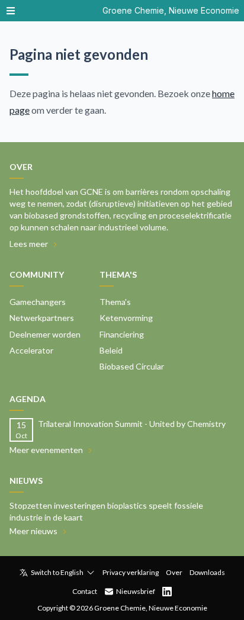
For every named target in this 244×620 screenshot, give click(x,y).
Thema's (115, 302)
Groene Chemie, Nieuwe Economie (170, 10)
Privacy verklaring (130, 572)
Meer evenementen (46, 450)
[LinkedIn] (167, 591)
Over (174, 572)
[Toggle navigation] (10, 10)
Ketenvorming (126, 318)
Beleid (111, 350)
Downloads (207, 572)
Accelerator (31, 350)
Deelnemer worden (45, 334)
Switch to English (57, 572)
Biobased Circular (131, 366)
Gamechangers (37, 302)
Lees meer (28, 244)
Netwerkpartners (41, 318)
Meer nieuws (33, 531)
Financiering (121, 334)
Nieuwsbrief (135, 591)
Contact (84, 591)
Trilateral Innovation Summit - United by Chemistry (132, 424)
